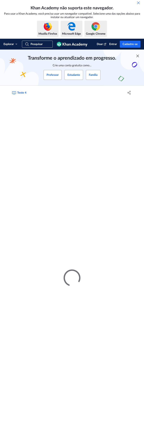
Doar (100, 44)
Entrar (113, 44)
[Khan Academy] (72, 44)
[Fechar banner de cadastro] (137, 55)
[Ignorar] (138, 3)
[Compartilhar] (129, 92)
